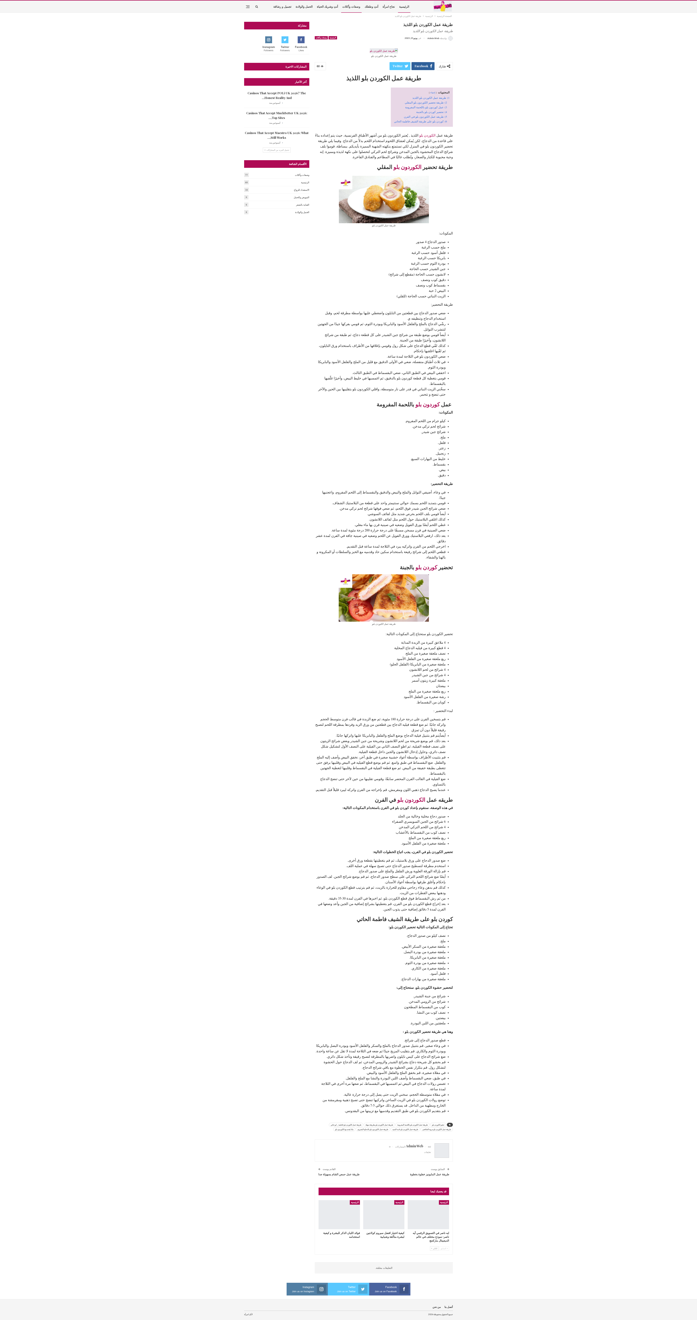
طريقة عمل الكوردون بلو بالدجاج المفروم (373, 1129)
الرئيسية (404, 6)
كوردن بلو (427, 567)
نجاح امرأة (389, 6)
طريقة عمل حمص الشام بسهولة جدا (339, 1174)
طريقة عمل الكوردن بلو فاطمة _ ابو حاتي (346, 1124)
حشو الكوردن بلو (438, 1124)
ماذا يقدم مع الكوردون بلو (344, 1129)
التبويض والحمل (301, 197)
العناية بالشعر (302, 204)
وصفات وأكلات (351, 6)
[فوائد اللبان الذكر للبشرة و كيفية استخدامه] (339, 1214)
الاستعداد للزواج (301, 189)
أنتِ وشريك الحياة (327, 6)
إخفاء (432, 92)
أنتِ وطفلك (371, 6)
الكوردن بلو (427, 135)
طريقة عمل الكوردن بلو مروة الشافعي (436, 1129)
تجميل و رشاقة (282, 6)
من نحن (437, 1307)
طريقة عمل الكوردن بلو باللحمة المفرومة (412, 1124)
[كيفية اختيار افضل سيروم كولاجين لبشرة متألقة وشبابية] (384, 1214)
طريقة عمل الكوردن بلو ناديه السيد (405, 1129)
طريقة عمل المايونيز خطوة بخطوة (429, 1174)
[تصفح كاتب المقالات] (282, 103)
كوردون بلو (427, 404)
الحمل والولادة (304, 6)
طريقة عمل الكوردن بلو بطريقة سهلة (379, 1124)
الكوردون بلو (407, 166)
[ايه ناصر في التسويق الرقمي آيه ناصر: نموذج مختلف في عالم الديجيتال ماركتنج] (428, 1214)
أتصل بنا (449, 1307)
